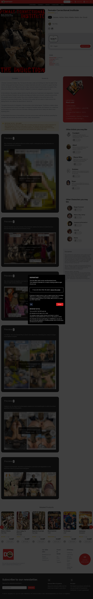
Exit (31, 304)
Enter (60, 304)
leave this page (55, 290)
